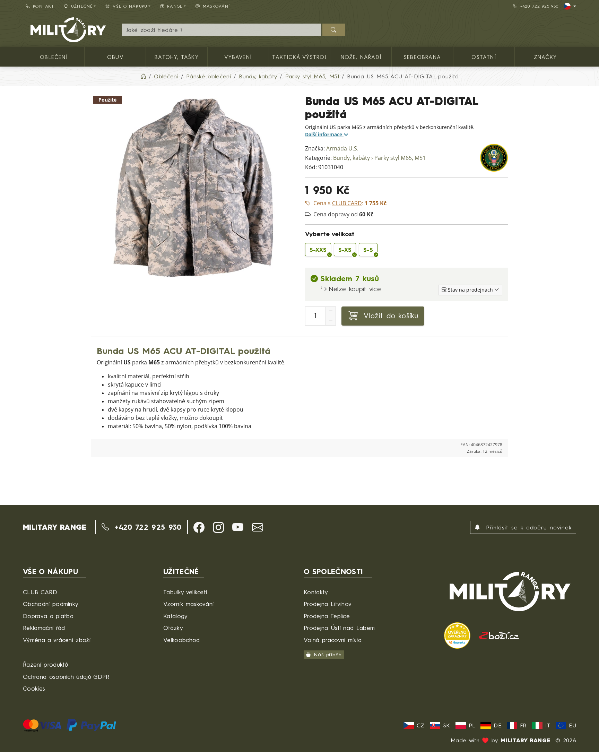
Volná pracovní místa (333, 639)
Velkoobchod (181, 639)
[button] (199, 527)
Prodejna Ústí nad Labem (339, 627)
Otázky (173, 627)
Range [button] (175, 6)
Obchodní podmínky (50, 603)
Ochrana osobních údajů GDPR (66, 676)
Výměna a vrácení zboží (56, 639)
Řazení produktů (45, 664)
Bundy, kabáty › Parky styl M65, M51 (379, 158)
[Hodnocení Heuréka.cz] (458, 635)
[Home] (143, 76)
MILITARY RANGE (54, 526)
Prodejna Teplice (327, 616)
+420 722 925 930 (539, 6)
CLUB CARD (40, 592)
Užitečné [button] (82, 6)
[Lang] (570, 6)
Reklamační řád (44, 627)
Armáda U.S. (342, 148)
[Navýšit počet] (330, 311)
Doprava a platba (48, 616)
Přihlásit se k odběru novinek (527, 527)
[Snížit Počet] (330, 321)
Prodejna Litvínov (327, 603)
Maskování (216, 6)
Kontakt (43, 6)
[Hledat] (333, 30)
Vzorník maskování (188, 603)
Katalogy (175, 616)
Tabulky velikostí (185, 592)
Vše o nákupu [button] (130, 6)
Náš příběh (327, 655)
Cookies (34, 688)
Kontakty (316, 592)
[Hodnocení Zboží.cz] (499, 635)
